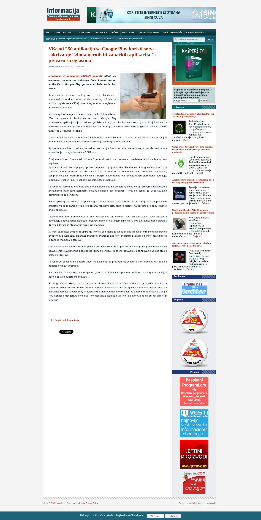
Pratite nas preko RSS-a (132, 39)
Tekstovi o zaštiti (65, 33)
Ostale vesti (129, 33)
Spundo (212, 503)
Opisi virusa (100, 33)
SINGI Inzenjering (58, 503)
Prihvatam (155, 516)
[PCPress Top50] (194, 334)
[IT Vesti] (194, 436)
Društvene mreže (172, 33)
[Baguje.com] (194, 493)
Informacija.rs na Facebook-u (73, 39)
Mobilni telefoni (149, 33)
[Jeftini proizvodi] (194, 467)
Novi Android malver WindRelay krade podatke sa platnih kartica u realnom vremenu (193, 211)
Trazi (210, 39)
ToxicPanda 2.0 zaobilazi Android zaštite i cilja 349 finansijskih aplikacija (193, 115)
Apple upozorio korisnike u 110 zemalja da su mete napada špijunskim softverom (193, 181)
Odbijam (173, 516)
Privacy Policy (92, 503)
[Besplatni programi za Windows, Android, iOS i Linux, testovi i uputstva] (194, 405)
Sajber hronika (195, 33)
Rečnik (114, 33)
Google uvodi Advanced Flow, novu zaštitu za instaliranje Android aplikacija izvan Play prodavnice (192, 149)
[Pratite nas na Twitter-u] (194, 294)
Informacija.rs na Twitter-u (103, 39)
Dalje (185, 140)
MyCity (194, 503)
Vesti (48, 33)
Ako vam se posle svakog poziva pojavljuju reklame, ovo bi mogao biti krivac (191, 244)
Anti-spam (84, 33)
